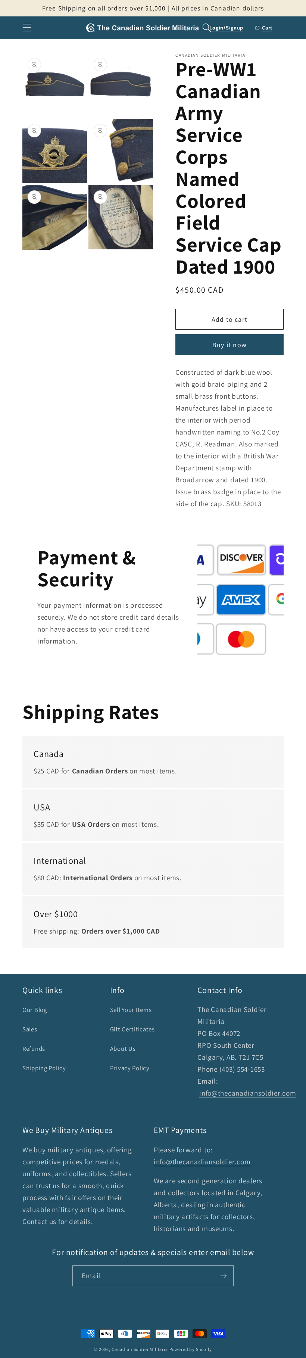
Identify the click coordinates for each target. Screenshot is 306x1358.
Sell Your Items (131, 1010)
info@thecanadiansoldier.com (247, 1093)
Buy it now (229, 344)
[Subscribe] (223, 1275)
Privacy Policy (130, 1068)
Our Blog (34, 1010)
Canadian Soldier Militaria (140, 1349)
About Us (123, 1048)
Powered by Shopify (190, 1349)
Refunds (33, 1048)
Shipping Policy (44, 1068)
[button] (27, 28)
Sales (29, 1029)
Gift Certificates (132, 1029)
